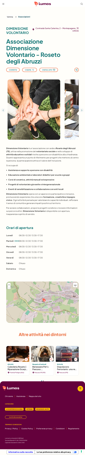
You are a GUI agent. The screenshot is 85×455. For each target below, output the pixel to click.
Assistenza (20, 396)
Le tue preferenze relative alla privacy (54, 452)
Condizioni (60, 429)
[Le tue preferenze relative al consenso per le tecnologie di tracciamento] (81, 451)
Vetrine (10, 17)
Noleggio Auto (42, 409)
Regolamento (73, 429)
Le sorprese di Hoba (14, 409)
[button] (43, 300)
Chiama (28, 70)
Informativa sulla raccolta (20, 452)
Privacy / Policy (11, 429)
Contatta (13, 70)
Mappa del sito (35, 396)
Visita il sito (47, 70)
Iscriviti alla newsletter (15, 417)
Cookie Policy (27, 429)
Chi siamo (9, 396)
